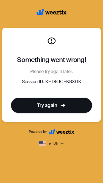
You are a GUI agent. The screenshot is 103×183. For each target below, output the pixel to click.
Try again (47, 105)
